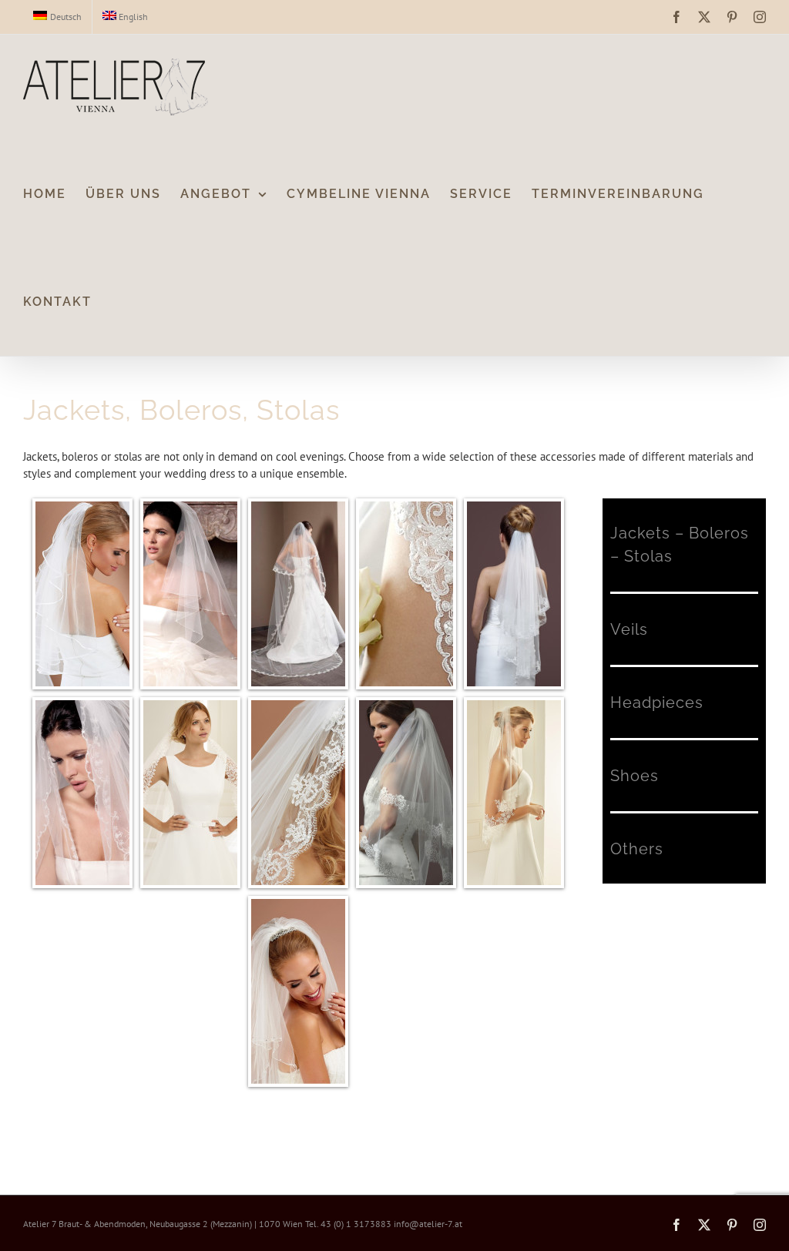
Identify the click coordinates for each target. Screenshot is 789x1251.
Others (636, 849)
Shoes (634, 775)
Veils (629, 629)
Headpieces (656, 702)
